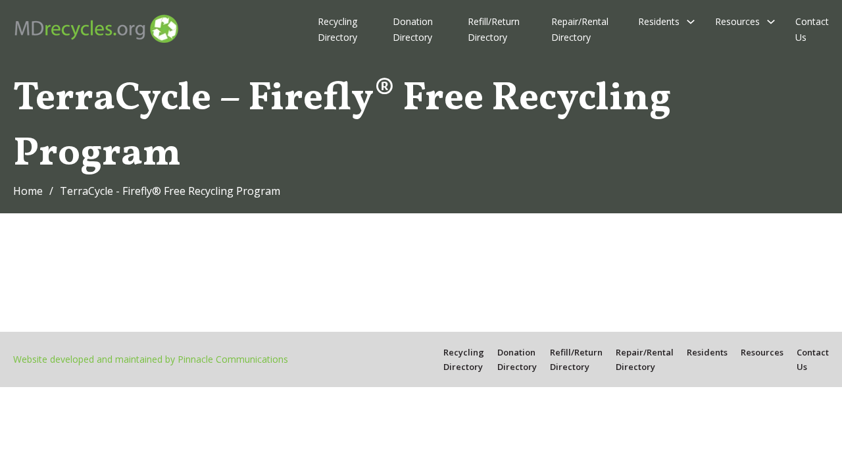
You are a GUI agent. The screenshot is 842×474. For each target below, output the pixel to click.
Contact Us (812, 29)
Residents (659, 21)
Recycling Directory (337, 29)
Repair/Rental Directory (579, 29)
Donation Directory (413, 29)
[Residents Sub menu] (690, 21)
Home (28, 191)
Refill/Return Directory (494, 29)
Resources (737, 21)
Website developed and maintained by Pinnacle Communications (150, 359)
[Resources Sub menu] (771, 21)
